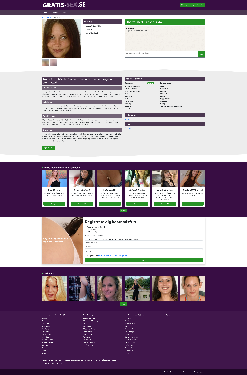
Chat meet (128, 326)
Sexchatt (49, 17)
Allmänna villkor (185, 372)
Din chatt (45, 345)
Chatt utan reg (130, 342)
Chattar (86, 323)
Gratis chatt (87, 332)
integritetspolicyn (121, 256)
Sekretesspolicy (199, 372)
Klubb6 (44, 318)
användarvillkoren (104, 256)
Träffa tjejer (129, 345)
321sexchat (46, 326)
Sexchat (45, 350)
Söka (65, 13)
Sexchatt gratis (47, 340)
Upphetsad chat (89, 318)
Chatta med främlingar (91, 321)
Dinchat (44, 321)
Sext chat (45, 337)
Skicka (144, 260)
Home (46, 13)
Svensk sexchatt (131, 323)
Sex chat (45, 348)
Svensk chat (129, 348)
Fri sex (127, 353)
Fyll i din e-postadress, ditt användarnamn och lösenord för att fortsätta (111, 239)
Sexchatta (45, 329)
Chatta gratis (129, 321)
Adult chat (45, 332)
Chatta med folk (131, 340)
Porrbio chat (46, 334)
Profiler (55, 13)
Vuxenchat (128, 334)
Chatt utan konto (89, 329)
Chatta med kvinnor (132, 337)
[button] (61, 38)
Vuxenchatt (87, 340)
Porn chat (86, 337)
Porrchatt (128, 318)
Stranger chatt (88, 334)
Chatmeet (45, 323)
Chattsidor (87, 326)
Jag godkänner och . (107, 256)
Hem (43, 17)
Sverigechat (129, 350)
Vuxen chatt (129, 329)
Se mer (123, 211)
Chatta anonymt (89, 342)
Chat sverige (129, 332)
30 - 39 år (128, 119)
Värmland (128, 128)
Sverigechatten (47, 342)
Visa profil (54, 204)
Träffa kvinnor (88, 345)
